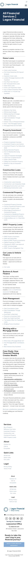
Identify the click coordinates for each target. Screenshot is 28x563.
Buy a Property (8, 427)
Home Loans (7, 457)
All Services (7, 455)
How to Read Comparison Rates (13, 89)
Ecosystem (7, 448)
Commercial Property (10, 435)
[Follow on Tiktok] (21, 518)
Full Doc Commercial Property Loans (14, 206)
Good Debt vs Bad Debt (11, 314)
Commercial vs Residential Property (14, 214)
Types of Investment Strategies (13, 155)
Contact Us (7, 444)
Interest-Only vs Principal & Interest (14, 121)
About (6, 442)
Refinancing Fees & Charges (12, 114)
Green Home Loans (9, 85)
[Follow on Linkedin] (10, 518)
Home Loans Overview (10, 70)
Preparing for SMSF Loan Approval (14, 244)
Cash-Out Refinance (10, 116)
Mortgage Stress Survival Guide (13, 125)
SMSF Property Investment (11, 236)
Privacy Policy (8, 466)
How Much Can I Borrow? (11, 82)
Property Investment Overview (12, 142)
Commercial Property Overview (13, 204)
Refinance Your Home (10, 110)
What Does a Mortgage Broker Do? (14, 341)
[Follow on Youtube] (17, 518)
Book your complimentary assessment (13, 409)
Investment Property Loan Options (14, 144)
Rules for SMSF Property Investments (14, 240)
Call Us (6, 446)
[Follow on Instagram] (14, 518)
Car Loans (7, 267)
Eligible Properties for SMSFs (12, 242)
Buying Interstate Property (11, 150)
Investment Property (9, 431)
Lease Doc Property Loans (11, 208)
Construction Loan (9, 433)
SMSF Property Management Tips (13, 248)
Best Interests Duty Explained (12, 346)
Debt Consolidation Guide (11, 308)
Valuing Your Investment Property (13, 161)
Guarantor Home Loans (10, 76)
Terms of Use (7, 468)
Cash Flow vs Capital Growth (12, 157)
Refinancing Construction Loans (13, 188)
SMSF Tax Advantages (10, 246)
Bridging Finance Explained (11, 324)
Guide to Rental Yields (10, 159)
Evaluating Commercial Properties (13, 216)
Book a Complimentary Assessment (14, 544)
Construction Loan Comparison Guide (14, 184)
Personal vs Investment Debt (12, 316)
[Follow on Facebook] (6, 518)
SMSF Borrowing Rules (10, 238)
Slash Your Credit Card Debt (12, 318)
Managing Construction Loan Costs (14, 186)
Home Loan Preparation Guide (12, 87)
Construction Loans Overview (12, 182)
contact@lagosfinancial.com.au (15, 515)
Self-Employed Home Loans (12, 84)
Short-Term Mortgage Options (13, 123)
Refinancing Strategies (10, 112)
